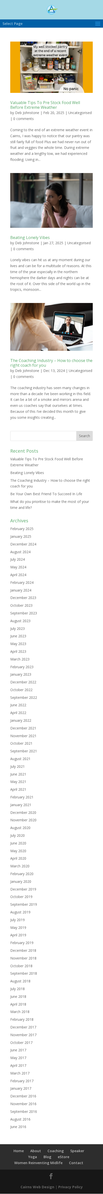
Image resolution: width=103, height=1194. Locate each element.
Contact (76, 1162)
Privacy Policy (70, 1187)
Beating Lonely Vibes (30, 237)
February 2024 (22, 582)
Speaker (77, 1150)
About (35, 1150)
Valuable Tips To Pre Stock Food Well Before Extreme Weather (45, 105)
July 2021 (17, 766)
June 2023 (18, 636)
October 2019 (21, 896)
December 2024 (23, 544)
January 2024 (20, 590)
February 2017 (22, 1080)
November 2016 (23, 1103)
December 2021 (23, 728)
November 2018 (23, 958)
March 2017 (20, 1073)
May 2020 (18, 850)
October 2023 (21, 605)
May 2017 (18, 1057)
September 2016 (23, 1111)
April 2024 (18, 574)
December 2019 (23, 889)
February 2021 (22, 797)
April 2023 (18, 651)
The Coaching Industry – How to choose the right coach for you (51, 363)
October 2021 (21, 743)
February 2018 (22, 1019)
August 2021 (20, 758)
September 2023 (23, 613)
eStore (63, 1156)
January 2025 (20, 536)
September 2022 (23, 697)
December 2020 (23, 812)
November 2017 (23, 1034)
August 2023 (20, 620)
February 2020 (22, 873)
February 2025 (22, 528)
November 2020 (23, 820)
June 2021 (18, 774)
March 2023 (20, 659)
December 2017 (23, 1027)
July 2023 (17, 628)
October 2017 (21, 1042)
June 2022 (18, 705)
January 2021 (20, 804)
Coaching (56, 1150)
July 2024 (17, 559)
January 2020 (20, 881)
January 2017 (20, 1088)
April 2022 (18, 712)
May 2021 (18, 781)
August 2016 (20, 1119)
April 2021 (18, 789)
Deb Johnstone (27, 112)
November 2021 (23, 735)
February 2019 (22, 942)
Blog (47, 1156)
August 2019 (20, 912)
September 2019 (23, 904)
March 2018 (20, 1011)
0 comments (23, 118)
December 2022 (23, 682)
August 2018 (20, 981)
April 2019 (18, 935)
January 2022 (20, 720)
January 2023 (20, 674)
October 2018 (21, 965)
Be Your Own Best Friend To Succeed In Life (46, 493)
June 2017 (18, 1050)
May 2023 (18, 643)
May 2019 (18, 927)
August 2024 (20, 551)
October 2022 (21, 689)
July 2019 (17, 919)
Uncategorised (80, 112)
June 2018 (18, 996)
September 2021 (23, 751)
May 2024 (18, 567)
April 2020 (18, 858)
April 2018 (18, 1004)
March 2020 (20, 866)
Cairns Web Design (37, 1187)
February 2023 (22, 666)
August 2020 (20, 827)
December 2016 (23, 1096)
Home (19, 1150)
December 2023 (23, 597)
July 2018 (17, 988)
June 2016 (18, 1126)
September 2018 (23, 973)
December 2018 (23, 950)
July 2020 (17, 835)
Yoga (32, 1156)
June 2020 (18, 843)
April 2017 (18, 1065)
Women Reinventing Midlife (38, 1162)
